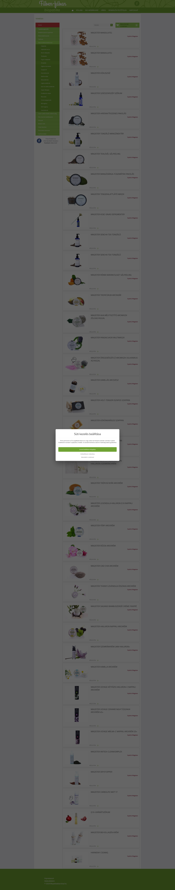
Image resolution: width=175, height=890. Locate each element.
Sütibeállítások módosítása (87, 454)
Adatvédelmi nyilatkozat (87, 457)
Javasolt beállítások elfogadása (87, 449)
